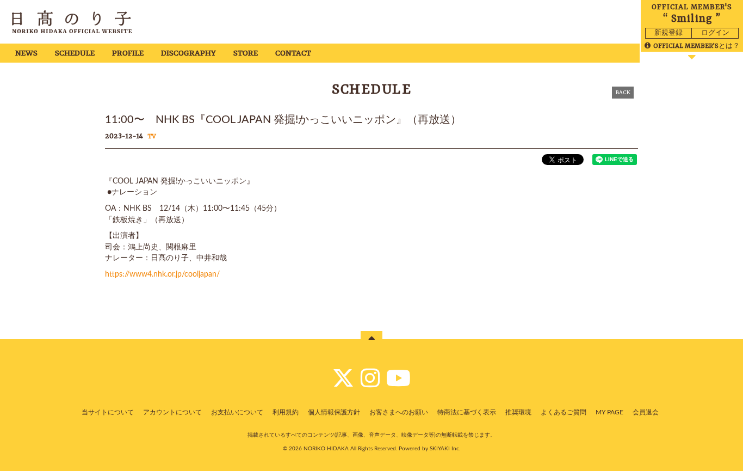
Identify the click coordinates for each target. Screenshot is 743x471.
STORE (245, 53)
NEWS (26, 53)
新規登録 (668, 32)
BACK (622, 92)
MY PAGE (609, 412)
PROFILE (128, 53)
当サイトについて (108, 412)
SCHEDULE (75, 53)
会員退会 (646, 412)
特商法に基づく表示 (466, 412)
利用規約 (286, 412)
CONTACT (293, 53)
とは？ (696, 46)
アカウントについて (172, 412)
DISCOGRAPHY (188, 53)
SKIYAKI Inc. (445, 448)
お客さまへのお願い (398, 412)
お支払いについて (237, 412)
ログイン (715, 32)
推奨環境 (518, 412)
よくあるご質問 (563, 412)
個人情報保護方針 (334, 412)
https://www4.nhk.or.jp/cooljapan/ (162, 274)
